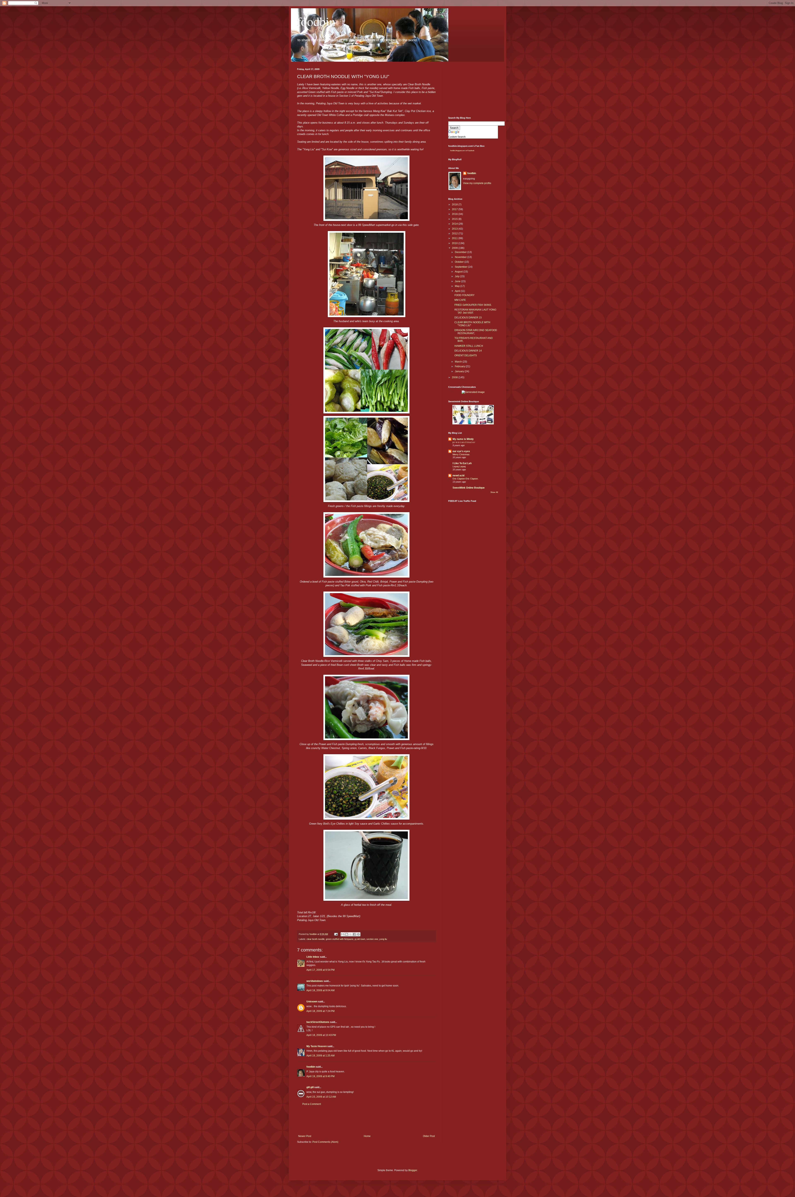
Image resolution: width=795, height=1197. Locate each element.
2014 (455, 223)
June (458, 281)
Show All (494, 492)
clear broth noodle (316, 939)
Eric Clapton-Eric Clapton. (465, 478)
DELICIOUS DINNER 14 (468, 350)
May (457, 286)
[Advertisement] (372, 1120)
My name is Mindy (463, 439)
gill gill (310, 1087)
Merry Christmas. (461, 454)
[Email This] (343, 934)
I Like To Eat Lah (462, 463)
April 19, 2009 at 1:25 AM (320, 1055)
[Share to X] (350, 934)
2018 (455, 204)
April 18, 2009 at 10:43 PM (321, 1035)
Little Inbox (312, 956)
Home (367, 1136)
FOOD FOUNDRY (464, 295)
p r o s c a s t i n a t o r (464, 442)
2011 (455, 238)
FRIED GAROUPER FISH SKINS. (473, 304)
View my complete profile (477, 183)
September (461, 266)
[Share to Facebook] (354, 934)
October (459, 261)
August (459, 271)
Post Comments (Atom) (325, 1141)
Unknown (311, 1001)
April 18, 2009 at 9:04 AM (320, 990)
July (457, 276)
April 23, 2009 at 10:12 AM (321, 1096)
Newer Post (304, 1136)
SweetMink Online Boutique (469, 487)
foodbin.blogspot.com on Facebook (462, 151)
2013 (455, 228)
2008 (455, 377)
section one (372, 939)
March (459, 361)
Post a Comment (311, 1104)
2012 (455, 233)
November (461, 257)
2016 (455, 214)
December (461, 252)
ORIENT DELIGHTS (465, 355)
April (458, 291)
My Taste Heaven (316, 1046)
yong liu (383, 939)
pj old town (360, 939)
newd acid (458, 475)
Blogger (412, 1170)
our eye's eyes (461, 451)
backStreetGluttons (317, 1022)
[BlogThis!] (346, 934)
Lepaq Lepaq (459, 466)
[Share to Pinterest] (358, 934)
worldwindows (314, 981)
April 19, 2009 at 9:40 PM (320, 1076)
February (460, 366)
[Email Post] (335, 934)
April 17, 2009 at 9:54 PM (320, 969)
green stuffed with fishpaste (339, 939)
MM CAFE (460, 300)
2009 (455, 248)
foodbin (316, 21)
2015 (455, 219)
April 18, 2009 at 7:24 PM (320, 1011)
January (460, 371)
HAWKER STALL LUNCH (468, 345)
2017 (455, 209)
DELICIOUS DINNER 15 (468, 317)
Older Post (429, 1136)
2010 (455, 243)
